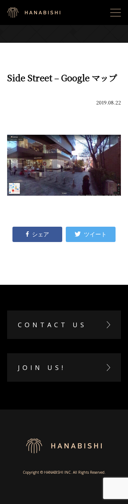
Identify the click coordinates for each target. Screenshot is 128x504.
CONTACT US (52, 324)
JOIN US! (42, 367)
